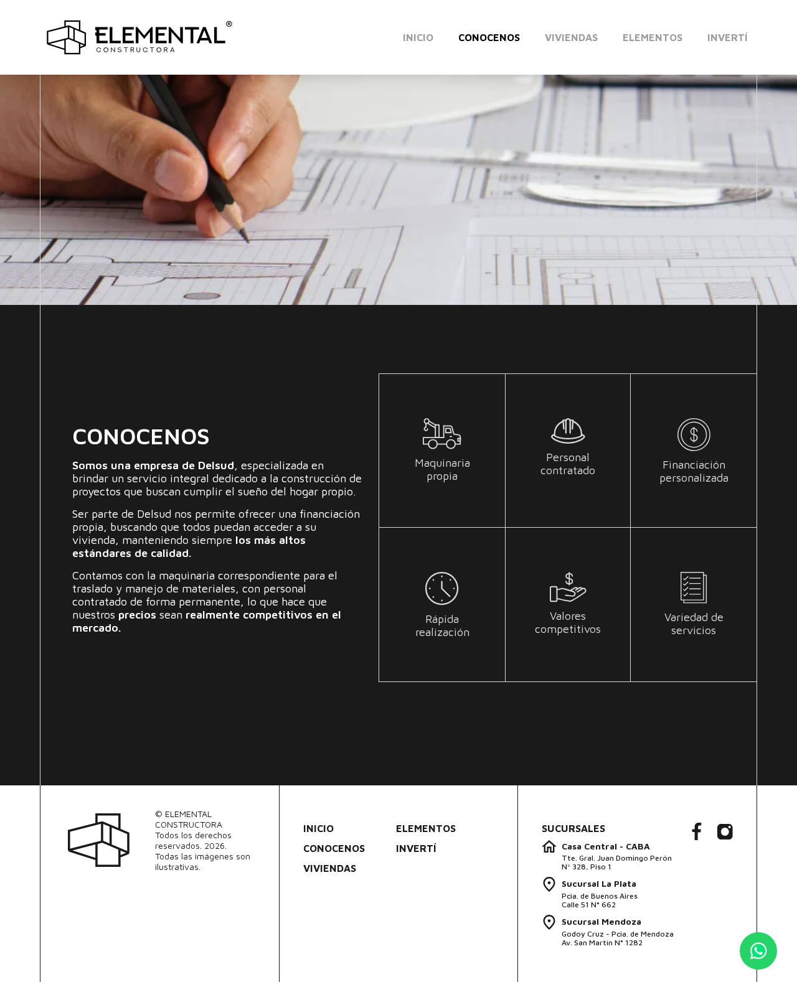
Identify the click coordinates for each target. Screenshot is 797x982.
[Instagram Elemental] (725, 832)
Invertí (727, 37)
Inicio (418, 37)
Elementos (652, 37)
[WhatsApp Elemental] (758, 951)
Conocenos (489, 37)
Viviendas (571, 37)
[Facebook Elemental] (697, 832)
